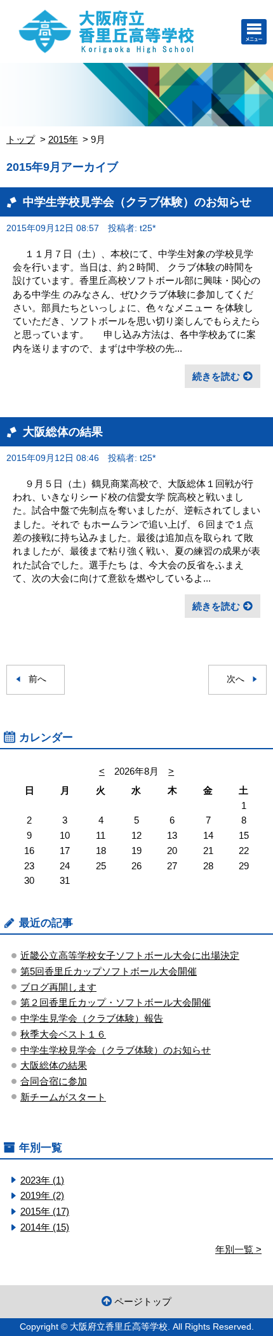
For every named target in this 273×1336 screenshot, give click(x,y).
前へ (37, 679)
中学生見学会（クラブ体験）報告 (91, 1018)
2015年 (63, 139)
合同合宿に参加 (53, 1081)
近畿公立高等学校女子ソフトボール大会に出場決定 (129, 955)
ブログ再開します (58, 987)
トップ (20, 139)
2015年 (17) (44, 1211)
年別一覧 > (238, 1249)
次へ (235, 679)
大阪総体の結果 (63, 431)
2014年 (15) (44, 1227)
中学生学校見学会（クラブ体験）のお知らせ (137, 201)
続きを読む (216, 376)
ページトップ (142, 1301)
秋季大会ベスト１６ (63, 1034)
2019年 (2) (42, 1195)
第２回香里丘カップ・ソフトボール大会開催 (115, 1002)
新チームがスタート (63, 1097)
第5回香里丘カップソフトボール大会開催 (108, 971)
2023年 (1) (42, 1180)
